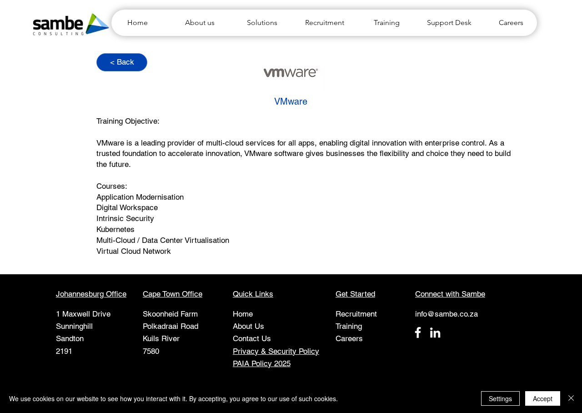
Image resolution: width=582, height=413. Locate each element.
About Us (248, 326)
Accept (542, 398)
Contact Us (252, 338)
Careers (349, 338)
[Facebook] (418, 332)
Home (243, 313)
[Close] (571, 398)
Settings (500, 398)
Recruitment (356, 313)
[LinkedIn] (435, 332)
